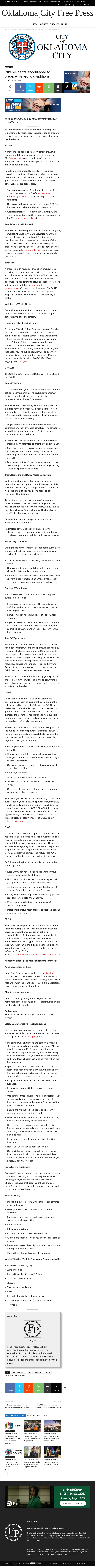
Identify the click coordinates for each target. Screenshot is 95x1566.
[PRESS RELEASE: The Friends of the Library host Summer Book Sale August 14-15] (32, 1426)
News (35, 24)
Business (44, 24)
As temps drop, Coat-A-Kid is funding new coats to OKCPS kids (17, 1406)
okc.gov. (23, 361)
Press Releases (16, 29)
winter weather (20, 1375)
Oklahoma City (38, 1372)
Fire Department (33, 1036)
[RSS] (77, 4)
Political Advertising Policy (51, 1)
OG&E (30, 1372)
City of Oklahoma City (18, 1372)
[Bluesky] (88, 4)
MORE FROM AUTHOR (37, 1415)
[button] (58, 5)
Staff (8, 80)
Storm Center (19, 821)
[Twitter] (81, 4)
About (26, 1)
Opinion (64, 24)
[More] (75, 88)
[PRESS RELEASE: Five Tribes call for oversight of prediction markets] (52, 1452)
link (68, 1538)
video (22, 1252)
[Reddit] (73, 4)
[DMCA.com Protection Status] (35, 1564)
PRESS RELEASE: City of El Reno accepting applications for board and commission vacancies (13, 1438)
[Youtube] (85, 4)
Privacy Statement (79, 1563)
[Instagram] (65, 4)
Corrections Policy (67, 1)
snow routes (17, 158)
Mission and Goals (35, 1)
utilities (48, 1372)
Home (7, 29)
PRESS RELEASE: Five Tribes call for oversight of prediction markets (51, 1462)
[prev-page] (6, 1473)
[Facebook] (62, 4)
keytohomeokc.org (31, 249)
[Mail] (69, 4)
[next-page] (9, 1473)
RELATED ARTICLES (15, 1415)
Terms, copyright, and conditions (60, 1563)
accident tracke (25, 218)
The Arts (54, 24)
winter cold (9, 1375)
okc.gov (42, 218)
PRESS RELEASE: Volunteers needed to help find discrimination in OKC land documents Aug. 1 (12, 1464)
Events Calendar (80, 1)
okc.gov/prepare (21, 196)
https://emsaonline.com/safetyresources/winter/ (35, 954)
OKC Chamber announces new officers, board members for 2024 (48, 1406)
